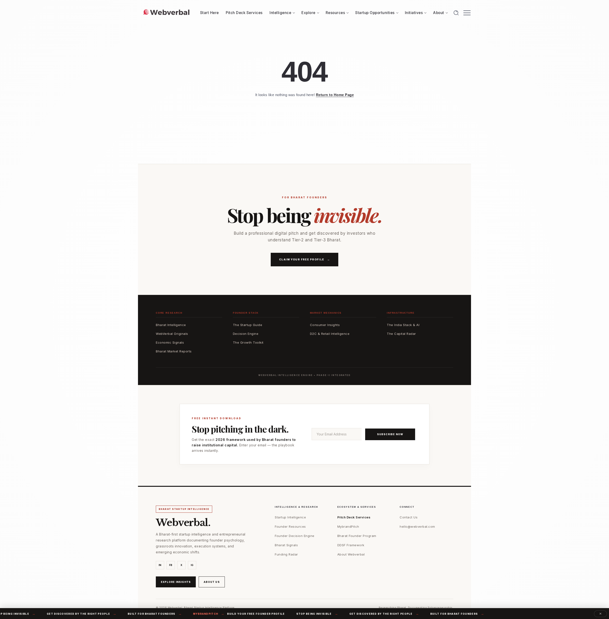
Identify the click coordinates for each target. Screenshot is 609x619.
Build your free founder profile (228, 613)
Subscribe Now (390, 434)
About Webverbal (351, 554)
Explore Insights (176, 581)
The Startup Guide (247, 325)
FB (170, 565)
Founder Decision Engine (294, 536)
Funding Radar (286, 554)
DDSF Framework (350, 545)
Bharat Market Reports (174, 351)
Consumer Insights (325, 325)
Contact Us (408, 517)
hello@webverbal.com (417, 526)
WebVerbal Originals (172, 334)
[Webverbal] (166, 12)
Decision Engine (246, 334)
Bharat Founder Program (356, 536)
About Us (212, 581)
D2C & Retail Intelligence (330, 334)
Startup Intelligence (290, 517)
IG (192, 565)
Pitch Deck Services (354, 517)
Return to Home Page (335, 95)
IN (160, 565)
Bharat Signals (286, 545)
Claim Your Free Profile (304, 259)
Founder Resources (290, 526)
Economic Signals (170, 342)
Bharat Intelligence (171, 325)
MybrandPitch (348, 526)
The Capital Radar (401, 334)
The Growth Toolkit (248, 342)
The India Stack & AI (403, 325)
